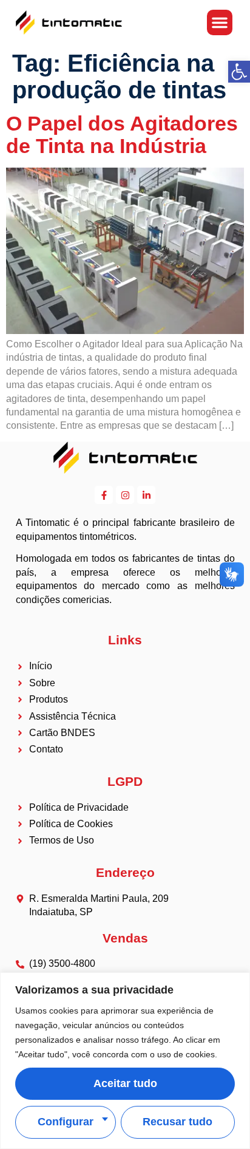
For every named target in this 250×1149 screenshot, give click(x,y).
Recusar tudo (177, 1122)
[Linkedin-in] (146, 495)
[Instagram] (125, 495)
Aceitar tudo (125, 1083)
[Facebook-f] (104, 495)
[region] (125, 1060)
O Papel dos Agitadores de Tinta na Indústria (122, 134)
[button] (219, 22)
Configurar (65, 1122)
